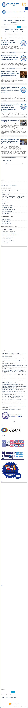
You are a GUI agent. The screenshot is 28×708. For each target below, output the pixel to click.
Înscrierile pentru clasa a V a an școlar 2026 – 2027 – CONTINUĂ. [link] (14, 365)
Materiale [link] (19, 17)
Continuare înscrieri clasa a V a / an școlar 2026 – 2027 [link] (12, 374)
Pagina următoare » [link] (6, 160)
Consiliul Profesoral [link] (7, 211)
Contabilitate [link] (5, 213)
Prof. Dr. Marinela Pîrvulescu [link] (9, 233)
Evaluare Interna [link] (6, 203)
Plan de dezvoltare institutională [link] (10, 190)
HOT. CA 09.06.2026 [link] (6, 363)
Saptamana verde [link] (14, 22)
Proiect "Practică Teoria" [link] (8, 237)
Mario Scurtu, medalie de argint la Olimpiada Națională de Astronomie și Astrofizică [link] (9, 57)
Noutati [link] (24, 17)
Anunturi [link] (8, 17)
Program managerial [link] (7, 192)
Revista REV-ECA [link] (6, 239)
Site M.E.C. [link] (5, 242)
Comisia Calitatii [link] (8, 31)
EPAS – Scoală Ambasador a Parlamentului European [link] (14, 24)
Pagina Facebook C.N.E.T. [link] (18, 31)
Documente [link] (22, 20)
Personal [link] (21, 29)
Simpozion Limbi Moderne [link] (8, 240)
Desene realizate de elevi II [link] (11, 697)
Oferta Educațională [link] (14, 29)
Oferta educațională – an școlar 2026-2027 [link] (10, 384)
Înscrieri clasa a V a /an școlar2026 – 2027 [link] (10, 389)
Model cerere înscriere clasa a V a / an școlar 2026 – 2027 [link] (13, 399)
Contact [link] (21, 34)
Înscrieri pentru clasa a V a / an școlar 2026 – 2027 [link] (11, 391)
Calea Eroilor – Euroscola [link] (8, 231)
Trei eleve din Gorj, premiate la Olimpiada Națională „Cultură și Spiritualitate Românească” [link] (10, 141)
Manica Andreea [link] (12, 52)
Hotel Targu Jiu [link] (6, 221)
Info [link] (25, 52)
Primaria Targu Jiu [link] (6, 223)
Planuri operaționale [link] (7, 207)
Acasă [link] (4, 17)
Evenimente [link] (13, 17)
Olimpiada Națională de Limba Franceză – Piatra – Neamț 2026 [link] (14, 406)
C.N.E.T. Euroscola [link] (7, 229)
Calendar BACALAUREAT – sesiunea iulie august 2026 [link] (12, 360)
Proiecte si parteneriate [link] (7, 20)
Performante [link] (16, 20)
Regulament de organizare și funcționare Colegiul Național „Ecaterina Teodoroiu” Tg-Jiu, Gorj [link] (14, 197)
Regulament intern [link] (6, 199)
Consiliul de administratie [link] (8, 209)
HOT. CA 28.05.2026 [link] (6, 368)
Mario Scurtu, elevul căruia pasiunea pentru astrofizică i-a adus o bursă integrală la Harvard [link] (10, 74)
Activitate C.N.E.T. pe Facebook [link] (8, 185)
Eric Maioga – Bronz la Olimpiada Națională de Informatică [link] (8, 42)
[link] (14, 7)
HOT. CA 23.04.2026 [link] (6, 394)
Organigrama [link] (5, 201)
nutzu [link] (3, 697)
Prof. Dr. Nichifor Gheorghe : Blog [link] (10, 235)
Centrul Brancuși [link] (6, 219)
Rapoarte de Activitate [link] (7, 205)
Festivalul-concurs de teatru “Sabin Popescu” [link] (10, 409)
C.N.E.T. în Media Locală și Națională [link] (12, 34)
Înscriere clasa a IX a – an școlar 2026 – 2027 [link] (10, 358)
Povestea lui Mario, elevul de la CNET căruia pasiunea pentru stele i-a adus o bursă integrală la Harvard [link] (10, 89)
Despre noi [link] (7, 29)
